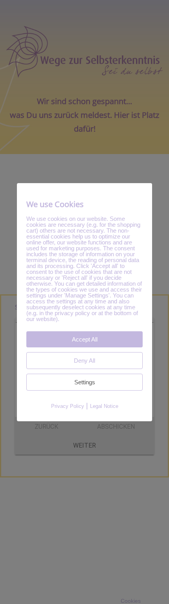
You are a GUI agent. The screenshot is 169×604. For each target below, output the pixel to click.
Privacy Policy (67, 406)
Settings (84, 382)
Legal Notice (104, 406)
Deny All (84, 360)
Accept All (84, 339)
